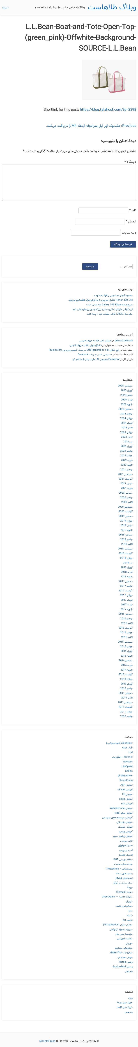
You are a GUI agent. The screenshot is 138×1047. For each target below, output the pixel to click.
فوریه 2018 (127, 572)
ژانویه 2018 (127, 576)
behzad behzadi (124, 340)
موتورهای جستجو (124, 948)
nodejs (129, 771)
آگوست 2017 (126, 590)
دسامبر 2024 (126, 409)
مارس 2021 (126, 483)
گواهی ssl (128, 920)
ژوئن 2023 (127, 437)
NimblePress (47, 1041)
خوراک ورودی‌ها (125, 1002)
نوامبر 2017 (126, 586)
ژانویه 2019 (127, 530)
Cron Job (127, 748)
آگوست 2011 (126, 707)
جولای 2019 (126, 521)
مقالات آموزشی (125, 938)
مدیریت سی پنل (124, 934)
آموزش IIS (127, 794)
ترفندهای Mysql (124, 878)
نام (132, 210)
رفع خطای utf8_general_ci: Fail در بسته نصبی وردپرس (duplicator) (84, 350)
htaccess (128, 761)
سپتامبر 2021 (125, 474)
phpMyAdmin (125, 775)
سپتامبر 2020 (125, 507)
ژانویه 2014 (127, 670)
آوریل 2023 (127, 446)
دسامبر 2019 (126, 516)
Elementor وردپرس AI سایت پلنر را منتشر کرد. (95, 359)
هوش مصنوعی (125, 957)
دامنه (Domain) (124, 892)
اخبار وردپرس (126, 850)
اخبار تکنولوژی (125, 845)
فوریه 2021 (127, 488)
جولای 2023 (126, 432)
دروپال (129, 901)
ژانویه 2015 (127, 656)
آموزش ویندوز (126, 831)
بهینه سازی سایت (123, 864)
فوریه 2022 (127, 460)
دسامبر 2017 (126, 581)
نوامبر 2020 (126, 497)
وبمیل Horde (126, 962)
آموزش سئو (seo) (123, 813)
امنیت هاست (126, 855)
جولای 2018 (126, 558)
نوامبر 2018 (126, 539)
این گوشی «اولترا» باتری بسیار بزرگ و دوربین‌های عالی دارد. (102, 309)
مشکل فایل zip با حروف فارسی (95, 340)
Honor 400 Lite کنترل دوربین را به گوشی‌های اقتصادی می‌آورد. (100, 300)
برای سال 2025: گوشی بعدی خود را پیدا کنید (110, 314)
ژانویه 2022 (127, 465)
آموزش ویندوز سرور (123, 836)
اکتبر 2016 (127, 623)
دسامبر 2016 (126, 614)
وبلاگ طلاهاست (112, 7)
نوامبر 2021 (126, 469)
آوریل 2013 (127, 684)
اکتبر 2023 (127, 427)
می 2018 (128, 563)
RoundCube (126, 780)
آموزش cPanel (125, 789)
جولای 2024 (126, 418)
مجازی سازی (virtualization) (118, 924)
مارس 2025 (126, 395)
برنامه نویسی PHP (123, 859)
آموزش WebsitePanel (121, 808)
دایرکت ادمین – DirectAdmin (117, 897)
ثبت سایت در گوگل (123, 883)
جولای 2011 (126, 712)
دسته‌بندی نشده (124, 906)
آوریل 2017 (127, 600)
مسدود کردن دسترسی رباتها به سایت (113, 295)
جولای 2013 (126, 679)
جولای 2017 (126, 595)
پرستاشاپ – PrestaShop (119, 869)
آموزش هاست (125, 827)
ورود (130, 998)
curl (130, 752)
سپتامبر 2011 (125, 702)
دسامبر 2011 (126, 693)
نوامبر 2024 (126, 414)
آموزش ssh (127, 803)
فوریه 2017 (127, 604)
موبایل (129, 943)
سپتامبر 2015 (125, 642)
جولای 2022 (126, 455)
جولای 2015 (126, 646)
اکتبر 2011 (127, 698)
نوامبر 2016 (126, 618)
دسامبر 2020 (126, 493)
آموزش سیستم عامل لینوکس (117, 817)
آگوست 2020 (126, 511)
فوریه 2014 (127, 665)
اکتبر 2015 (127, 637)
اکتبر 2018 (127, 544)
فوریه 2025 (127, 400)
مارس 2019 (126, 525)
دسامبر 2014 (126, 660)
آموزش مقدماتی (124, 822)
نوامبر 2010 (126, 716)
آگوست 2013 (126, 674)
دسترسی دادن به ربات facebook (95, 354)
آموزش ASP (126, 785)
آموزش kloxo (126, 799)
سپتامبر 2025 (125, 386)
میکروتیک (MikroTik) (121, 952)
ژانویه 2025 (127, 404)
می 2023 (128, 441)
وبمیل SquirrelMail (123, 966)
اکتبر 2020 (127, 502)
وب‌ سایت (129, 232)
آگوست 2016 (126, 628)
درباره (5, 7)
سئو (130, 910)
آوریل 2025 (127, 390)
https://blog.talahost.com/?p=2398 (108, 109)
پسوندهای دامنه (124, 873)
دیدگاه (130, 161)
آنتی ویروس (126, 841)
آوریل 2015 (127, 651)
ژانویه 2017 (127, 609)
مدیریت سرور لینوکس (121, 929)
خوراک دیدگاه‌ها (125, 1007)
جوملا (130, 887)
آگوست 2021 (126, 479)
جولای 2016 (126, 632)
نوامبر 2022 (126, 451)
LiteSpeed (127, 766)
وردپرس (129, 971)
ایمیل (131, 221)
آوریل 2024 (127, 423)
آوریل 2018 (127, 567)
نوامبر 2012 (126, 688)
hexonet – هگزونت (122, 757)
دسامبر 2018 (126, 535)
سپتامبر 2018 (125, 549)
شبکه (130, 915)
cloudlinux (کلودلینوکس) (119, 743)
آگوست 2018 (126, 553)
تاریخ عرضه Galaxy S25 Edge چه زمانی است (109, 304)
